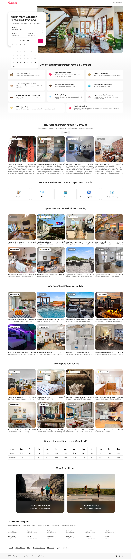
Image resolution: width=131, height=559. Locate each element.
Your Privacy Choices (38, 556)
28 (31, 62)
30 (14, 66)
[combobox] (26, 29)
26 (24, 62)
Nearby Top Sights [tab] (43, 525)
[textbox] (18, 35)
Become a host (117, 3)
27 (28, 62)
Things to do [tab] (55, 525)
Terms (28, 556)
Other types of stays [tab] (29, 525)
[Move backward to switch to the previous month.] (14, 40)
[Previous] (62, 132)
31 (17, 66)
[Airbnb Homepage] (12, 3)
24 (17, 62)
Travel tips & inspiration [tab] (69, 525)
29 (35, 62)
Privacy (23, 556)
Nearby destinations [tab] (14, 525)
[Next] (68, 132)
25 (21, 62)
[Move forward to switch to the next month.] (34, 40)
